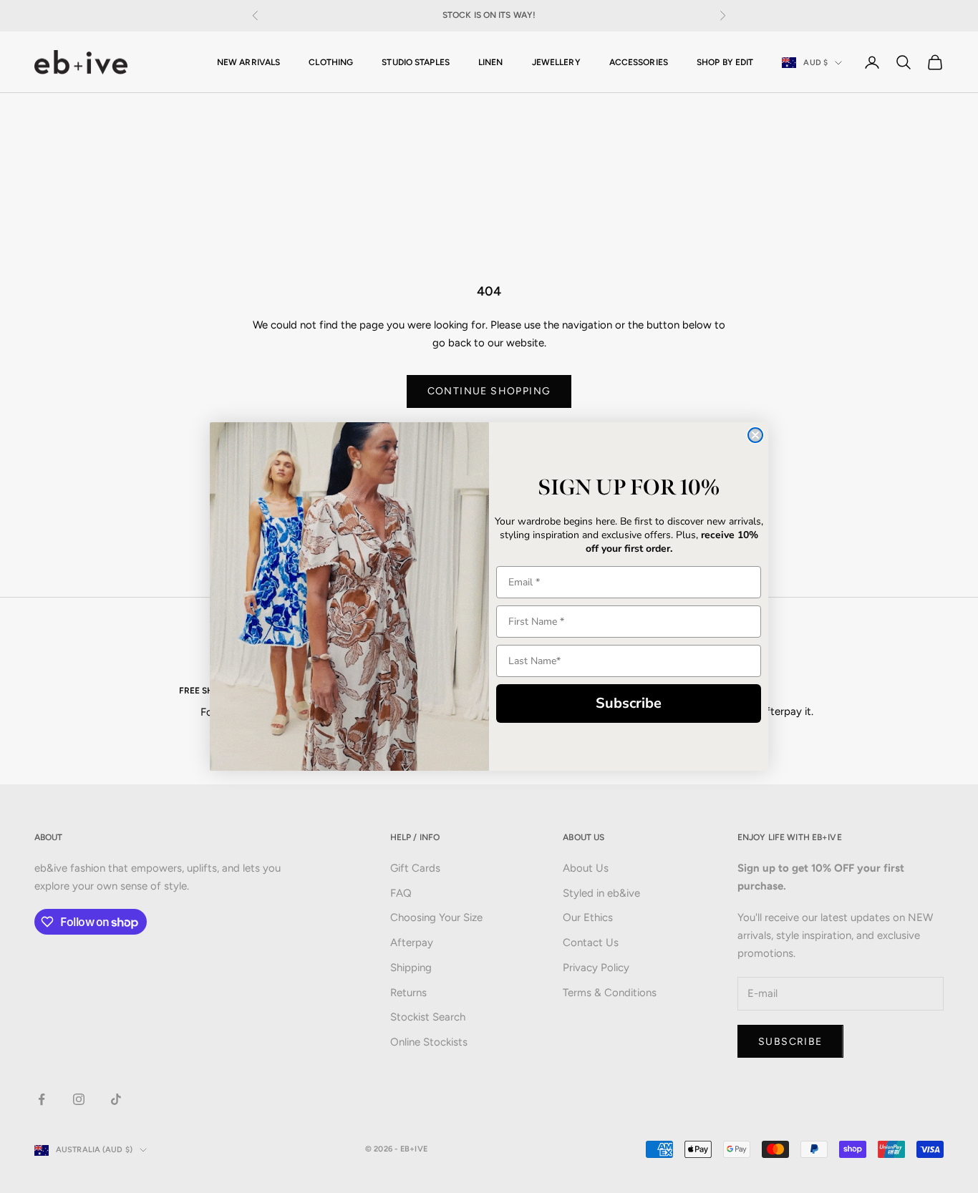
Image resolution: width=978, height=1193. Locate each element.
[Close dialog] (755, 435)
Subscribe (629, 703)
